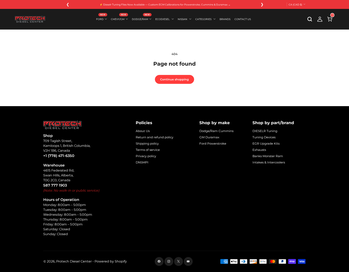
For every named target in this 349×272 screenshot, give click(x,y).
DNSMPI (142, 162)
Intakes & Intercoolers (268, 162)
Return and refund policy (154, 137)
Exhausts (259, 150)
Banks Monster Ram (267, 156)
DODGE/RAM (141, 18)
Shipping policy (147, 143)
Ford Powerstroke (212, 143)
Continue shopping (174, 79)
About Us (143, 131)
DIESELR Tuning (264, 131)
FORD (100, 18)
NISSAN (182, 19)
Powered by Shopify (111, 261)
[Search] (309, 19)
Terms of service (148, 150)
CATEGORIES (203, 19)
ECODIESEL (162, 19)
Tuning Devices (263, 137)
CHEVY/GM (118, 18)
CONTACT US (242, 19)
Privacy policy (146, 156)
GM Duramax (209, 137)
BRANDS (225, 19)
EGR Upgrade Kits (266, 143)
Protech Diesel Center (74, 261)
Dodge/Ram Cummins (216, 131)
